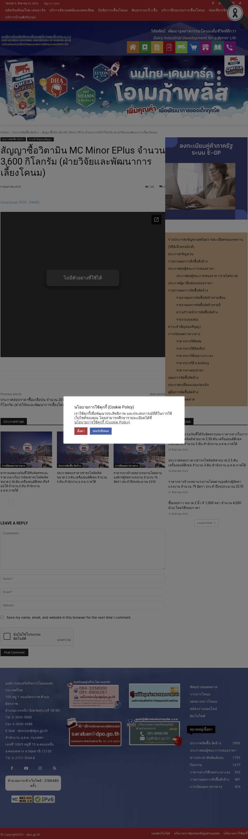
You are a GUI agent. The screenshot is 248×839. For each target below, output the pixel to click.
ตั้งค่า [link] (81, 431)
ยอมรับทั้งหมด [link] (101, 431)
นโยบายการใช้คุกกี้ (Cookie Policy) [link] (102, 422)
